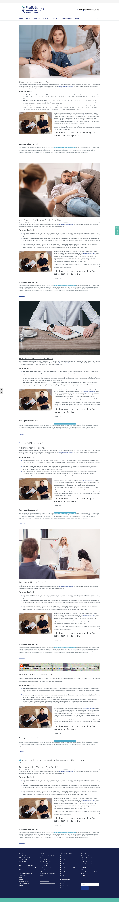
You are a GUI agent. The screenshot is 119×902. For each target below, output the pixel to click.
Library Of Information (85, 855)
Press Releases (84, 875)
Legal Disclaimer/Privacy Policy (25, 883)
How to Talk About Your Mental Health (36, 358)
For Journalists (63, 861)
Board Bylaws (63, 887)
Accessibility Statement (24, 881)
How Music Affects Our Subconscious (35, 674)
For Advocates (63, 873)
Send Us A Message (85, 877)
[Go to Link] (31, 10)
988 (98, 10)
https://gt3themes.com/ (32, 443)
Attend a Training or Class (45, 857)
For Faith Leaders (63, 863)
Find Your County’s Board (86, 863)
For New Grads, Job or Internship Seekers (69, 867)
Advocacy (21, 879)
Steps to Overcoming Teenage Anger (35, 82)
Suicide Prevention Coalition (46, 867)
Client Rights (22, 875)
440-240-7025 (95, 9)
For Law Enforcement (64, 865)
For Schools (62, 859)
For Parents (62, 855)
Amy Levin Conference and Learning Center (90, 871)
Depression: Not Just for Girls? (32, 582)
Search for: (83, 881)
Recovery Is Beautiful (44, 881)
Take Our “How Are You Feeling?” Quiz (48, 855)
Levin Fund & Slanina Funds (86, 861)
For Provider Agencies (64, 869)
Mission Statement (64, 881)
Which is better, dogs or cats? (32, 447)
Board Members (63, 883)
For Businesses (63, 875)
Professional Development (86, 857)
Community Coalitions (44, 863)
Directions (83, 873)
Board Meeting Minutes (65, 885)
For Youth (62, 857)
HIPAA (20, 877)
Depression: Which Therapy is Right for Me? (38, 767)
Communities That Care (45, 865)
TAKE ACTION (43, 853)
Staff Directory (84, 869)
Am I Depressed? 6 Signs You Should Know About (40, 220)
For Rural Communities (65, 871)
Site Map (21, 885)
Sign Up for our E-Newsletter (46, 861)
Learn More (22, 157)
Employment (83, 859)
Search (84, 888)
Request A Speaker (44, 859)
